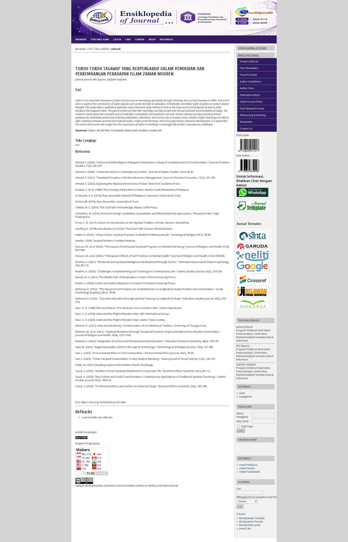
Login (117, 39)
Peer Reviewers (249, 68)
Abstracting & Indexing (253, 115)
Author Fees (247, 88)
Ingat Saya (247, 426)
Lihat (242, 393)
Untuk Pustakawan (249, 471)
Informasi (166, 39)
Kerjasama (246, 121)
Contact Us (246, 128)
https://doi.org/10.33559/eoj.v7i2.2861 (103, 402)
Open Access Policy (251, 101)
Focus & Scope (248, 74)
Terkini (140, 39)
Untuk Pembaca (248, 465)
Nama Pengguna (242, 415)
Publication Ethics (250, 95)
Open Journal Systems (252, 47)
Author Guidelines (250, 81)
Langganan (245, 396)
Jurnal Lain (245, 528)
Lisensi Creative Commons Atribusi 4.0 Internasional (147, 485)
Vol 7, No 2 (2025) (98, 49)
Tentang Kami (99, 39)
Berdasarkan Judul (249, 525)
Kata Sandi (242, 421)
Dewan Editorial (249, 61)
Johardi (116, 49)
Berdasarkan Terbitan (252, 518)
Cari (238, 488)
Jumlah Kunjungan (86, 432)
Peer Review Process (252, 108)
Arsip (152, 39)
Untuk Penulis (247, 468)
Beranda (80, 39)
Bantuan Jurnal (248, 55)
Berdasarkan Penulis (251, 521)
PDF (77, 145)
